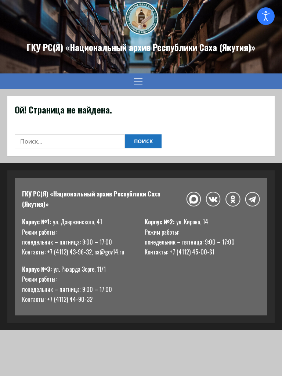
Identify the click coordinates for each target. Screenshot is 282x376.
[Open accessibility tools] (266, 16)
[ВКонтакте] (213, 199)
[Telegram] (252, 199)
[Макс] (193, 199)
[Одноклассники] (232, 199)
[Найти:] (70, 141)
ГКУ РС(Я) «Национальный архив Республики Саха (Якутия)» (141, 47)
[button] (138, 81)
